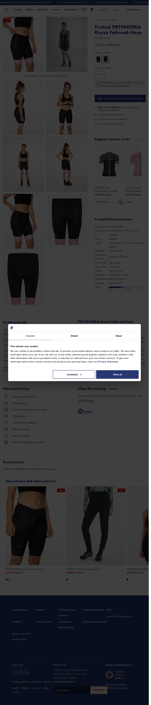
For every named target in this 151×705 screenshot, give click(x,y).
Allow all (117, 374)
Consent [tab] (30, 336)
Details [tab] (74, 336)
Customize (72, 374)
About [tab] (118, 336)
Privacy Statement (108, 361)
